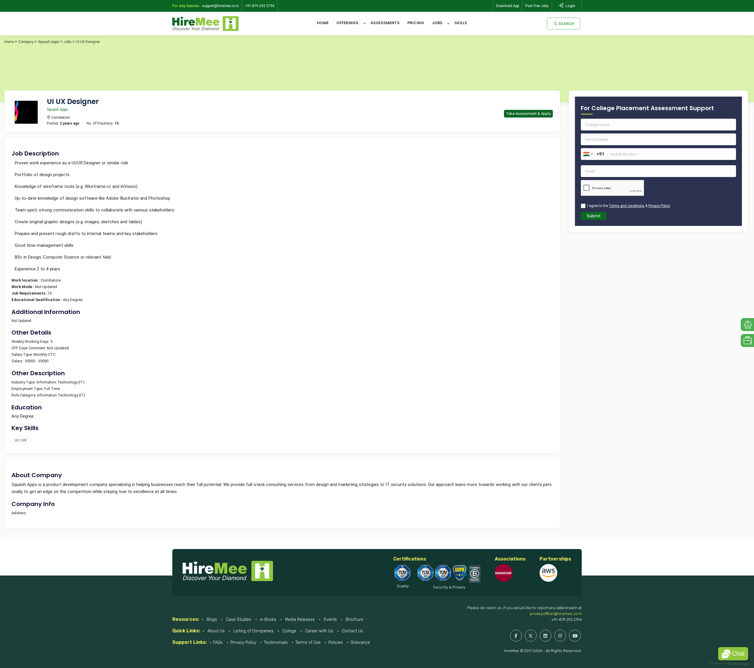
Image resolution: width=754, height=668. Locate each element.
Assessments (385, 23)
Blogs (211, 619)
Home (323, 23)
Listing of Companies (253, 631)
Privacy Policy (243, 642)
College (288, 631)
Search (566, 24)
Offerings (347, 23)
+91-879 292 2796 (566, 619)
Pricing (415, 23)
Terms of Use (308, 642)
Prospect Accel (738, 663)
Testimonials (276, 642)
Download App (507, 6)
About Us (215, 631)
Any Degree (22, 416)
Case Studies (238, 619)
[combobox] (588, 154)
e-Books (267, 619)
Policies (335, 642)
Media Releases (299, 619)
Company (26, 42)
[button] (733, 653)
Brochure (354, 619)
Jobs (437, 23)
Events (330, 619)
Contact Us (352, 631)
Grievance (360, 642)
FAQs (218, 642)
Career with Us (318, 631)
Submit (594, 216)
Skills (460, 23)
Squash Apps (48, 42)
